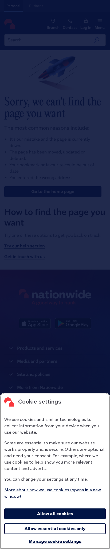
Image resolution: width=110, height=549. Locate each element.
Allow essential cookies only (55, 528)
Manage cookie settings (55, 541)
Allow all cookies (55, 513)
